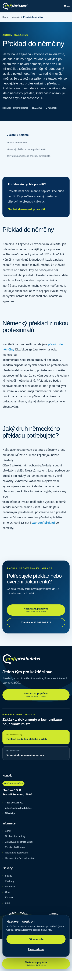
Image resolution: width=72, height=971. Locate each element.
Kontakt (9, 897)
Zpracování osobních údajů (19, 842)
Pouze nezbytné (36, 949)
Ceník (8, 831)
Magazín (16, 17)
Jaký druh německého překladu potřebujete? (29, 156)
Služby (8, 875)
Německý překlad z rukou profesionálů (26, 149)
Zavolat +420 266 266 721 (36, 622)
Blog (7, 903)
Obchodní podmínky (15, 836)
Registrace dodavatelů (16, 852)
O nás (8, 892)
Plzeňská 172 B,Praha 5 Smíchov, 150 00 (17, 792)
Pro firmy (9, 881)
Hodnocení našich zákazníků (19, 858)
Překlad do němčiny (17, 142)
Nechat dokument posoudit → (28, 209)
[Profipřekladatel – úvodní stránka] (15, 6)
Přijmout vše (36, 939)
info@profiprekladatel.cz (17, 808)
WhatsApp (9, 813)
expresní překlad (43, 522)
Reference (10, 886)
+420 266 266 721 (12, 802)
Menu (67, 6)
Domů (5, 17)
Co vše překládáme (15, 847)
